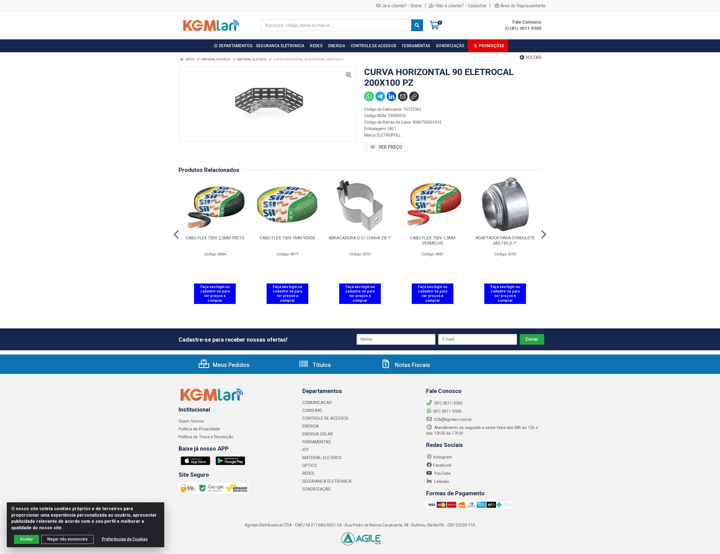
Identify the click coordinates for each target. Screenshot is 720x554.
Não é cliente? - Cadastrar (461, 5)
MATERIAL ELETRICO (321, 457)
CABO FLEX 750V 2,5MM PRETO (214, 237)
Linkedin (441, 481)
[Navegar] (176, 234)
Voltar (532, 57)
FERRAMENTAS (316, 441)
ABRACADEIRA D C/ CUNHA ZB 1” (360, 237)
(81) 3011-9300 (525, 28)
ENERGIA (310, 426)
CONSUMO (312, 410)
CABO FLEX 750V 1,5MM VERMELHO (432, 240)
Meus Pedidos (230, 365)
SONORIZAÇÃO (316, 489)
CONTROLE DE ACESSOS (325, 418)
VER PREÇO (389, 147)
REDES (308, 473)
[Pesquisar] (417, 25)
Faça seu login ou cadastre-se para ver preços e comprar (215, 294)
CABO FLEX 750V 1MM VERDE (287, 237)
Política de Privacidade (199, 429)
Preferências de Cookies (125, 539)
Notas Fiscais (411, 365)
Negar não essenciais (67, 539)
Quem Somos (191, 421)
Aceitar (26, 539)
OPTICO (309, 465)
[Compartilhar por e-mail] (403, 96)
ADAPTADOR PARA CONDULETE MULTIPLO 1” (505, 240)
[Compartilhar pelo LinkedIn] (391, 96)
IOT (305, 449)
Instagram (442, 457)
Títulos (321, 365)
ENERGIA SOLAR (317, 434)
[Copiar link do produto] (414, 96)
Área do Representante (523, 5)
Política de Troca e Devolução (206, 436)
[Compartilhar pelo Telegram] (380, 96)
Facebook (442, 465)
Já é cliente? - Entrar (402, 5)
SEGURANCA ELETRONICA (327, 481)
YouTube (442, 473)
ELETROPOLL (389, 135)
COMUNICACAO (317, 402)
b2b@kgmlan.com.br (452, 419)
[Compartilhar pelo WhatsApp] (369, 96)
